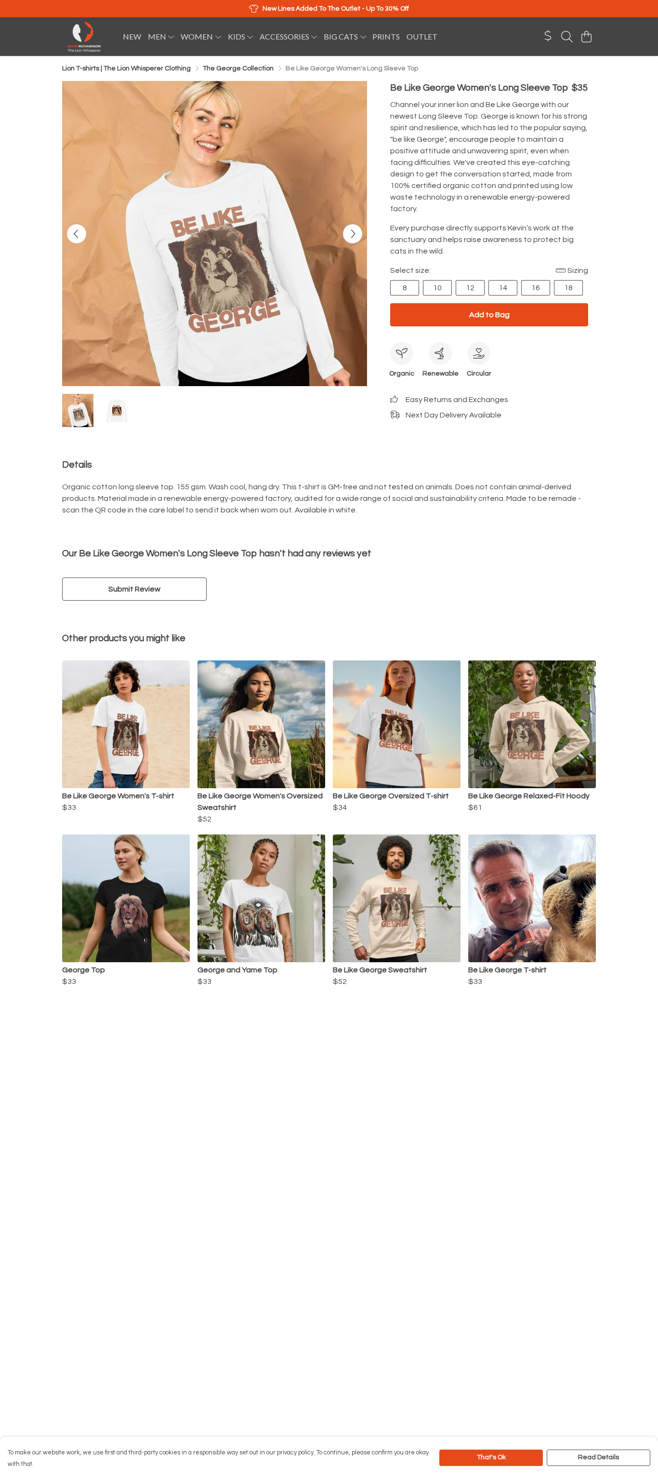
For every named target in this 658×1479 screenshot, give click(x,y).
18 (568, 288)
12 (470, 288)
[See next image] (352, 233)
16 (535, 288)
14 (503, 288)
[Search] (567, 36)
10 (437, 288)
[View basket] (586, 36)
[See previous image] (76, 233)
